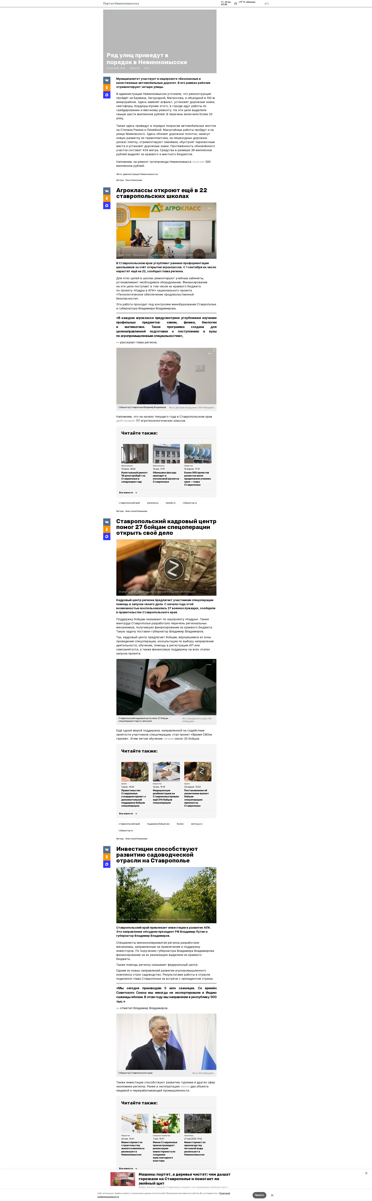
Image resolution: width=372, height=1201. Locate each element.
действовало (125, 420)
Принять (259, 1195)
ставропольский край (129, 503)
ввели (185, 1086)
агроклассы (153, 503)
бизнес (180, 824)
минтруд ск (196, 824)
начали (168, 738)
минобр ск (171, 503)
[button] (122, 1179)
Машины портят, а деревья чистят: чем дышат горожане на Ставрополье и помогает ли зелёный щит (185, 1179)
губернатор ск (190, 503)
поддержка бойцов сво (158, 824)
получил (198, 161)
